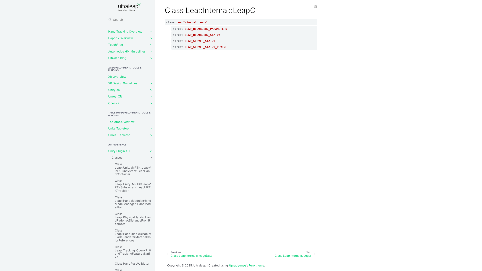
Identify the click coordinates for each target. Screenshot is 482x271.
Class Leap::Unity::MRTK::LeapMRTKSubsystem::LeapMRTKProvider (133, 186)
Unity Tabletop (118, 128)
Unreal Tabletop (119, 135)
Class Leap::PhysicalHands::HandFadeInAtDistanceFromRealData (133, 219)
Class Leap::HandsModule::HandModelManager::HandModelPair (133, 202)
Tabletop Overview (121, 122)
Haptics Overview (120, 38)
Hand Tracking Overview (125, 31)
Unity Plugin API (119, 151)
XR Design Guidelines (122, 83)
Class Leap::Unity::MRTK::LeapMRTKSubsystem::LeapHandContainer (133, 169)
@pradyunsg (237, 265)
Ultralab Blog (117, 58)
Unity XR (114, 90)
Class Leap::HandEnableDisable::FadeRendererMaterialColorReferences (133, 235)
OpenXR (113, 103)
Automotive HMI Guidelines (127, 51)
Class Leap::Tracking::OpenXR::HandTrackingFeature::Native (133, 252)
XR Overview (117, 76)
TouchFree (115, 44)
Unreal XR (115, 96)
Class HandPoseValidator (132, 263)
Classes (117, 157)
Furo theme (256, 265)
